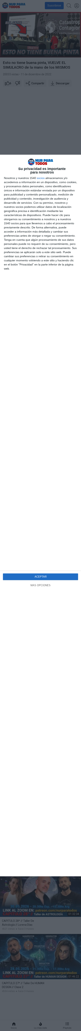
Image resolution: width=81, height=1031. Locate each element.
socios (41, 178)
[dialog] (40, 515)
